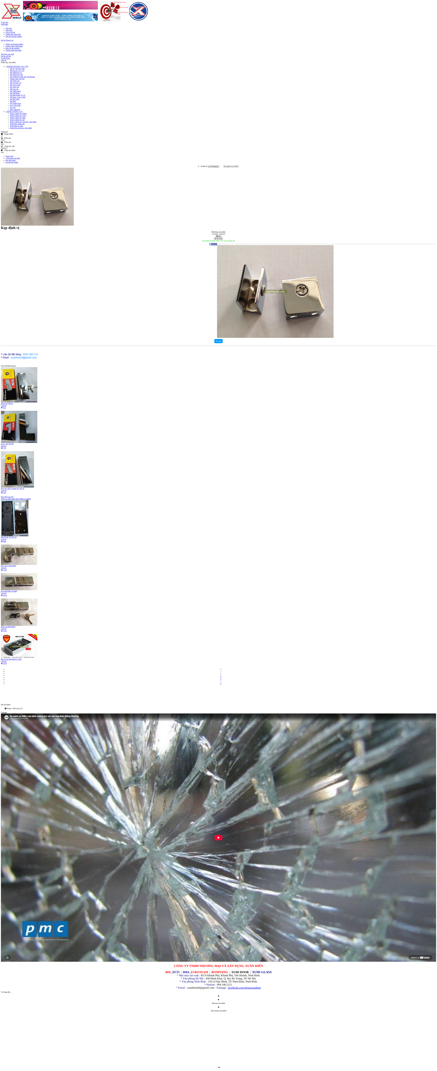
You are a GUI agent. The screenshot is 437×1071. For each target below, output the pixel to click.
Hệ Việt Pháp (15, 93)
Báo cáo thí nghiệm (12, 48)
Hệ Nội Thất (14, 99)
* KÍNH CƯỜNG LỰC (14, 112)
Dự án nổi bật (6, 56)
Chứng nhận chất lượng (14, 46)
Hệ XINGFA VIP (16, 75)
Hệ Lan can (14, 89)
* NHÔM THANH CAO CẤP (16, 66)
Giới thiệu (4, 24)
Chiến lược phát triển (13, 34)
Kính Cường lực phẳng (18, 114)
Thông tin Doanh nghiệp (14, 44)
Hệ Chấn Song (15, 91)
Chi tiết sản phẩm (11, 162)
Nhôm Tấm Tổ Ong (17, 79)
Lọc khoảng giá (213, 166)
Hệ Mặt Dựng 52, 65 (17, 95)
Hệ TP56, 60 (14, 81)
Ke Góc (13, 107)
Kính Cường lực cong (18, 116)
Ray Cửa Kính (15, 105)
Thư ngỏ (8, 28)
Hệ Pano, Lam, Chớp (17, 97)
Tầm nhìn (8, 30)
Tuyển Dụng (5, 58)
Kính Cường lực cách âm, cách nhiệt (23, 122)
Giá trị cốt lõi (10, 32)
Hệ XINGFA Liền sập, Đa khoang (22, 77)
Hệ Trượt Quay (15, 103)
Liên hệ (3, 60)
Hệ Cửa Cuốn (15, 85)
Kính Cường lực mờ (17, 120)
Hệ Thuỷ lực (14, 87)
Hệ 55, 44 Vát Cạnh (17, 69)
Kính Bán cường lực (17, 124)
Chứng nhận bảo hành (13, 50)
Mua (219, 236)
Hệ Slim (13, 101)
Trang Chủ (9, 156)
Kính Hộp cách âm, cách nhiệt (21, 128)
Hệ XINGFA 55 (16, 73)
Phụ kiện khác (10, 160)
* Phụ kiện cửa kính (12, 158)
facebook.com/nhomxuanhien (244, 987)
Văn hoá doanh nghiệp (13, 36)
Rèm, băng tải (15, 110)
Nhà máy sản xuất (7, 54)
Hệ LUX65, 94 (15, 83)
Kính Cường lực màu (17, 118)
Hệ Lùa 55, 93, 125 (17, 71)
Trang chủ (4, 22)
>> (221, 684)
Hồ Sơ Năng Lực (7, 40)
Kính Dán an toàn (16, 126)
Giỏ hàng (219, 238)
